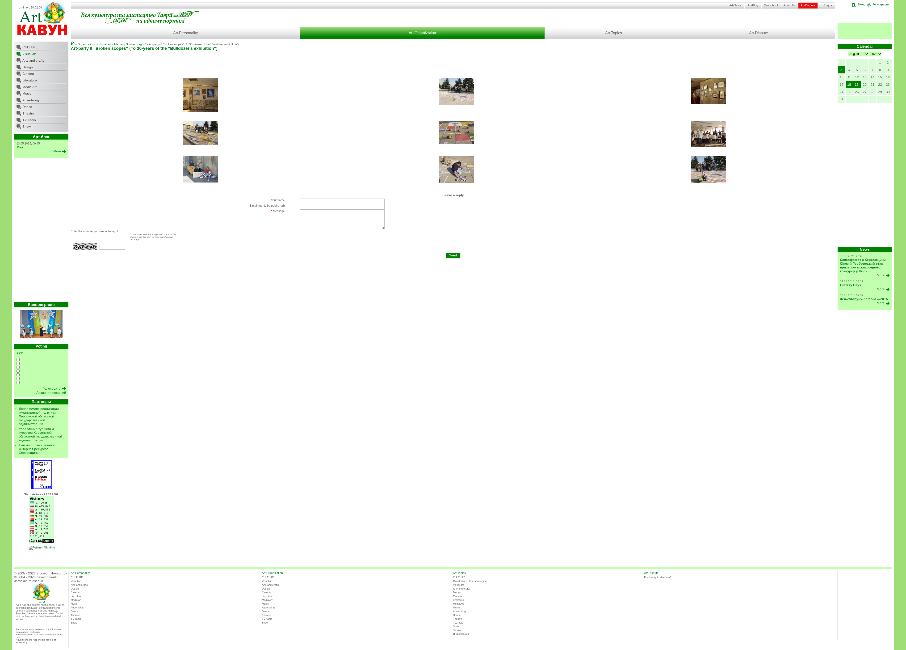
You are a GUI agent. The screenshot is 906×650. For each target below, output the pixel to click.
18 (849, 84)
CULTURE (30, 47)
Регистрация (880, 4)
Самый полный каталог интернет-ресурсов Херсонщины (37, 449)
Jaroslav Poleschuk (28, 581)
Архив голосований (51, 393)
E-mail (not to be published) (267, 205)
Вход (861, 4)
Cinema (28, 74)
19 (857, 84)
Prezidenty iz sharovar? (657, 577)
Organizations (87, 44)
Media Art (29, 87)
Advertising (30, 100)
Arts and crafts (33, 60)
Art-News (735, 5)
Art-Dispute (808, 5)
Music (26, 93)
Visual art (29, 54)
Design (27, 67)
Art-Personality (185, 33)
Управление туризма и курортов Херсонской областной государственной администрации (40, 434)
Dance (27, 107)
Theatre (28, 113)
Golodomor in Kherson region (470, 581)
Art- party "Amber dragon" (129, 44)
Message (278, 211)
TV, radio (29, 120)
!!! (21, 359)
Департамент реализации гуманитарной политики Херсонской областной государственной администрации (39, 416)
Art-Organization (422, 33)
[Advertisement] (41, 231)
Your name (278, 200)
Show (26, 126)
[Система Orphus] (41, 487)
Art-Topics (613, 33)
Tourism (457, 630)
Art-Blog (753, 5)
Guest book (771, 5)
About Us (790, 5)
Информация (461, 634)
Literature (29, 80)
